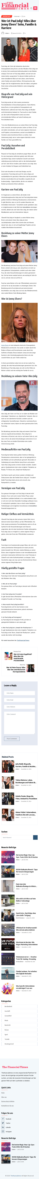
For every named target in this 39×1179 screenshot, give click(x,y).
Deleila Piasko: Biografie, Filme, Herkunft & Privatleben (26, 797)
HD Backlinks (19, 961)
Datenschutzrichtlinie (7, 1101)
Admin (7, 33)
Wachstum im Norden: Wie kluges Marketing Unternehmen (27, 943)
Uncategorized (9, 1044)
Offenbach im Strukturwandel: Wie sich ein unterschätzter (26, 929)
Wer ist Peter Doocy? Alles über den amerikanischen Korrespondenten (15, 669)
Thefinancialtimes (15, 1176)
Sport (6, 1034)
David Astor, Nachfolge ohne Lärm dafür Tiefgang (26, 914)
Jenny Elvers (5, 345)
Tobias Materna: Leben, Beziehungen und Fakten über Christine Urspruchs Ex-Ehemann (26, 781)
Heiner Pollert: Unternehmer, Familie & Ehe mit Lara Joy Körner (26, 813)
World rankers (20, 918)
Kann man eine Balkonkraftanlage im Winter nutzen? (26, 885)
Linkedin (8, 1127)
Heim (2, 1093)
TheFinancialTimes (23, 640)
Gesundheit (8, 1016)
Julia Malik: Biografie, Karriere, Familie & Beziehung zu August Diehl (26, 765)
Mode (6, 1020)
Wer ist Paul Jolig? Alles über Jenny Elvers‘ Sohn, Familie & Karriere (19, 24)
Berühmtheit (7, 16)
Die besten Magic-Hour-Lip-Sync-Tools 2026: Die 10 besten (27, 856)
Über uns (4, 1097)
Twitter (8, 1123)
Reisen (7, 1030)
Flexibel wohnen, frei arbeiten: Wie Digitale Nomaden (26, 972)
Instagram (9, 1131)
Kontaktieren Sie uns (7, 1106)
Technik (7, 1039)
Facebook (8, 1119)
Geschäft (7, 1011)
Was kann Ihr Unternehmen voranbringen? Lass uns (25, 987)
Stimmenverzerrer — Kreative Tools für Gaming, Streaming (26, 958)
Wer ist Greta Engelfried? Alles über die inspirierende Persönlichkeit (23, 657)
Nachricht (8, 1025)
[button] (35, 8)
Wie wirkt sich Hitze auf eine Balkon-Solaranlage (26, 900)
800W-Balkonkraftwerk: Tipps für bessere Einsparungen (27, 870)
